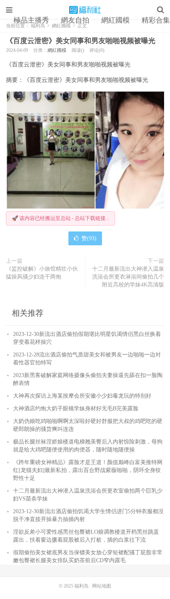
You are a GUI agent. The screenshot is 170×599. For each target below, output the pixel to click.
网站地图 (101, 586)
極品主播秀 (31, 20)
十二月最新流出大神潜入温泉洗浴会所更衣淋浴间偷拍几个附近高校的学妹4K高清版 (128, 277)
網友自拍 (75, 20)
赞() (88, 238)
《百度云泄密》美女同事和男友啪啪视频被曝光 (80, 41)
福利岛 (85, 10)
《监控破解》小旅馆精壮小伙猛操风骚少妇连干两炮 (42, 273)
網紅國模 (115, 20)
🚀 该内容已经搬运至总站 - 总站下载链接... (60, 218)
